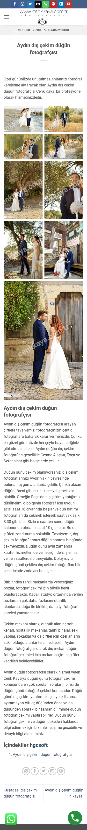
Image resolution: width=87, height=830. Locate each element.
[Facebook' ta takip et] (14, 4)
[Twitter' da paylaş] (44, 771)
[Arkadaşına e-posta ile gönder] (52, 771)
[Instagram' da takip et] (22, 4)
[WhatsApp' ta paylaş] (26, 771)
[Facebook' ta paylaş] (35, 771)
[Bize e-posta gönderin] (38, 4)
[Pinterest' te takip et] (53, 4)
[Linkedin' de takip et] (61, 4)
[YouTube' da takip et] (68, 4)
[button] (6, 17)
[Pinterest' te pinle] (61, 771)
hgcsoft (39, 745)
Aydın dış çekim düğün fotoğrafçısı (42, 754)
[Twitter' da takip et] (30, 4)
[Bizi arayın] (45, 4)
